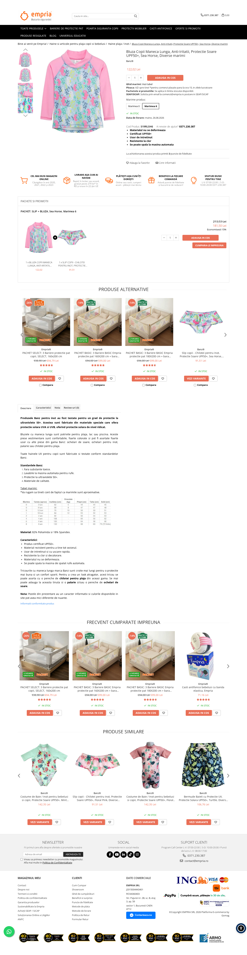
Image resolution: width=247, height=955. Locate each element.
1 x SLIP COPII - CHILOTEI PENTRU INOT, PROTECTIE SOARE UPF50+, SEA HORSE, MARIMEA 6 (72, 264)
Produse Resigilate (33, 35)
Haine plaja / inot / (119, 43)
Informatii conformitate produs (37, 603)
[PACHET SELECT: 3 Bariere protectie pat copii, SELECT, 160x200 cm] (46, 322)
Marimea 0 (134, 106)
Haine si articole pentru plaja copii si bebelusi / (79, 43)
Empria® (46, 349)
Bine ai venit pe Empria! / (33, 43)
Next (25, 115)
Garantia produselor (28, 902)
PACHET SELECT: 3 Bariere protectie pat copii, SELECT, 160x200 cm (46, 354)
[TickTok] (130, 854)
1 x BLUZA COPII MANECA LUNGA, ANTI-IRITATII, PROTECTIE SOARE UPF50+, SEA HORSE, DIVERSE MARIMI (39, 264)
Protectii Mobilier (134, 28)
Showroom (78, 889)
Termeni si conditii (27, 893)
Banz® (129, 61)
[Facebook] (110, 854)
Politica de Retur (81, 915)
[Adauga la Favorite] (60, 378)
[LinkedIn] (123, 854)
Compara (47, 385)
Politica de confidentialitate (32, 898)
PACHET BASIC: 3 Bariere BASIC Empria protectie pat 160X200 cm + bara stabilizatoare (97, 354)
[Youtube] (117, 854)
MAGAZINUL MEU (29, 878)
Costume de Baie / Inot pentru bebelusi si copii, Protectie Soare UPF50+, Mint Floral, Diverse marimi (44, 798)
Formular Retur (80, 919)
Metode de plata (81, 906)
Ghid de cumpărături (83, 893)
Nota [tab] (57, 407)
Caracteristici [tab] (43, 407)
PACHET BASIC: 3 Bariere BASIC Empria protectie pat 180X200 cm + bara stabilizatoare (149, 354)
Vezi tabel (147, 84)
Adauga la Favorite (139, 162)
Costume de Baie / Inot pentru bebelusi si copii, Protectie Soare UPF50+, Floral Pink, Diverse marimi (150, 798)
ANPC (21, 919)
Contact (22, 885)
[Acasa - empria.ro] (36, 16)
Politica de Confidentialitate (57, 862)
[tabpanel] (78, 91)
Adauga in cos (165, 77)
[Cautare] (135, 16)
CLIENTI (77, 878)
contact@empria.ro (196, 861)
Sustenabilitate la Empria (31, 906)
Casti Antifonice (161, 28)
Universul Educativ (72, 35)
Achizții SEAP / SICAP (29, 910)
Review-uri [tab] (71, 407)
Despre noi (23, 889)
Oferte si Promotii (188, 28)
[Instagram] (137, 854)
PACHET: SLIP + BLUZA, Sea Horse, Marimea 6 (48, 211)
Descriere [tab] (25, 408)
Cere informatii (167, 162)
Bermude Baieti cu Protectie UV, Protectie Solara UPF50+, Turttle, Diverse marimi (203, 798)
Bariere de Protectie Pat (66, 28)
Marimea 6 (150, 106)
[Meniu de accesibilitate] (241, 928)
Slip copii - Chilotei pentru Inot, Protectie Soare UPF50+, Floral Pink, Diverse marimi (97, 798)
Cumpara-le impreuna (209, 245)
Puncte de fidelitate (82, 902)
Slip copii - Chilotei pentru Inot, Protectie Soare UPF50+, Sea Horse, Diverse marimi (201, 354)
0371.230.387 (196, 855)
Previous (25, 50)
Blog (53, 35)
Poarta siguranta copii (102, 28)
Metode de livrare (81, 910)
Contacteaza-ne (143, 915)
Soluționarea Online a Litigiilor (34, 915)
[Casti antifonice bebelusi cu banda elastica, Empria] (203, 655)
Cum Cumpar (79, 885)
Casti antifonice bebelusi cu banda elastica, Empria (203, 688)
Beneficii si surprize (82, 898)
